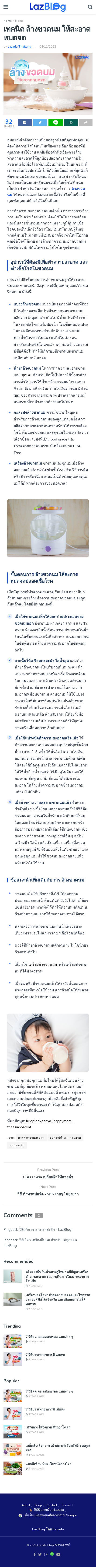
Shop (38, 1505)
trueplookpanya (38, 1121)
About (26, 1505)
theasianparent (19, 1127)
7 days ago (35, 1286)
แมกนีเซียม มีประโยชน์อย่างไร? (48, 1464)
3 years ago (36, 1341)
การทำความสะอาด (31, 1138)
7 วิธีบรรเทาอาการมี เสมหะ (45, 1354)
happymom (63, 1121)
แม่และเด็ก (17, 1145)
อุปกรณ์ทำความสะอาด (65, 1138)
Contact (52, 1505)
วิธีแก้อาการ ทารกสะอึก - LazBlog (45, 1229)
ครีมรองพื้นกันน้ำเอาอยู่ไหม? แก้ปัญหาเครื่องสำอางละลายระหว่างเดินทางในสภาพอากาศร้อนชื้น (57, 1276)
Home (7, 21)
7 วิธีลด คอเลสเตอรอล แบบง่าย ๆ (49, 1336)
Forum (66, 1505)
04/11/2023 (47, 47)
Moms (19, 21)
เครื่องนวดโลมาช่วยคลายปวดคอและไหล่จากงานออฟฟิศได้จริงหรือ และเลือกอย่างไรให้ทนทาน (58, 1299)
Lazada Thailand (19, 47)
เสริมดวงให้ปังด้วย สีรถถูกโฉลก (48, 1427)
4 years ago (36, 1359)
